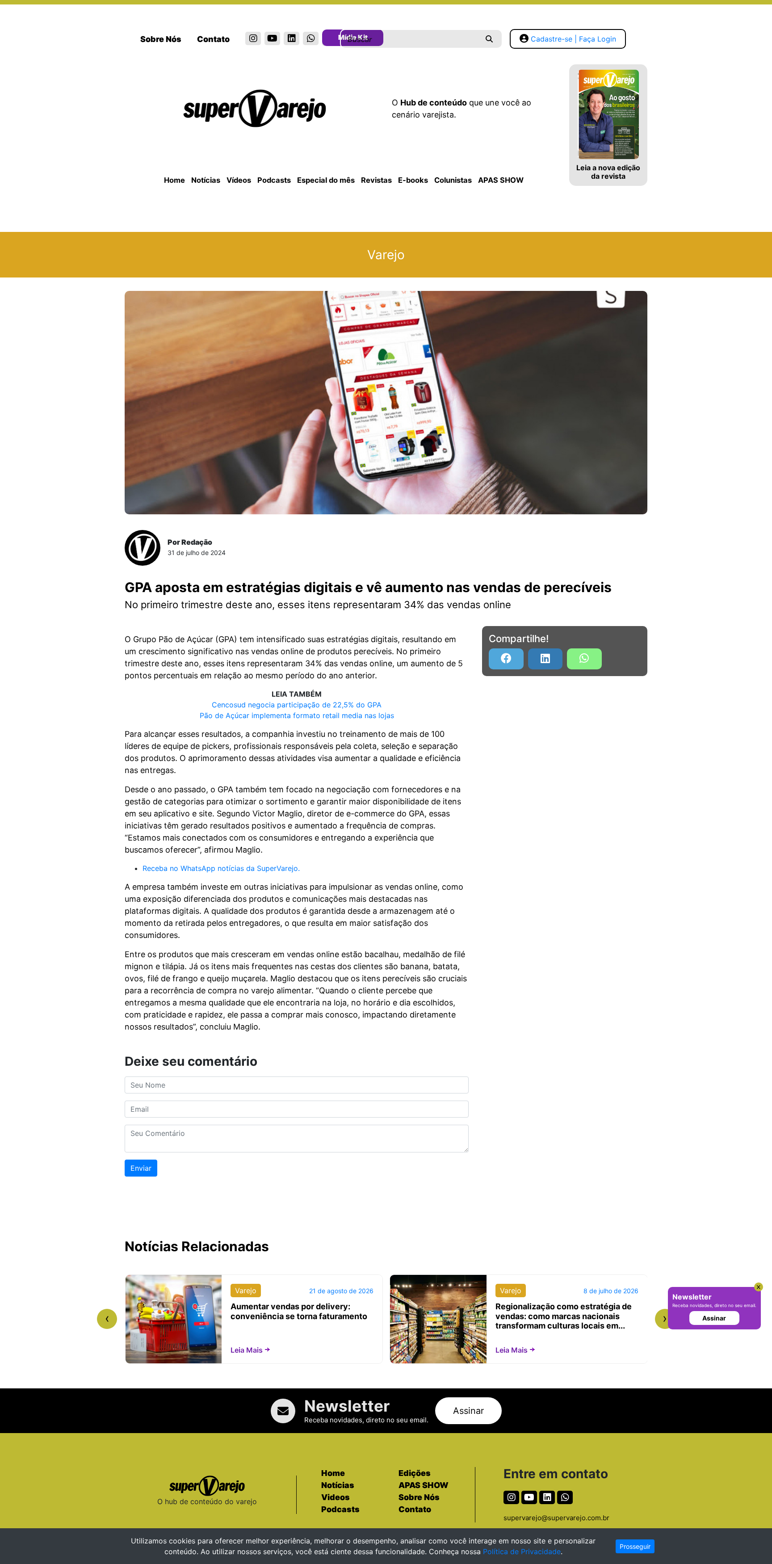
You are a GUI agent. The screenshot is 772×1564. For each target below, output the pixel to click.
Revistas (376, 180)
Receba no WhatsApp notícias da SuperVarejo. (221, 868)
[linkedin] (291, 38)
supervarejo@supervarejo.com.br (556, 1518)
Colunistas (453, 180)
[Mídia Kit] (330, 39)
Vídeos (239, 180)
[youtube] (272, 38)
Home (174, 180)
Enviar (140, 1168)
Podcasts (274, 180)
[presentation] (107, 1319)
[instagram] (253, 38)
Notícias (205, 180)
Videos (335, 1497)
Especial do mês (326, 180)
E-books (413, 180)
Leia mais (247, 1349)
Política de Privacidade (522, 1551)
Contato (213, 39)
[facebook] (506, 659)
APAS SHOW (501, 180)
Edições (415, 1473)
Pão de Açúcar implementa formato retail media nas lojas (297, 715)
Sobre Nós (160, 39)
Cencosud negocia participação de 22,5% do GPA (297, 704)
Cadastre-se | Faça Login (573, 38)
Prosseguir (635, 1546)
